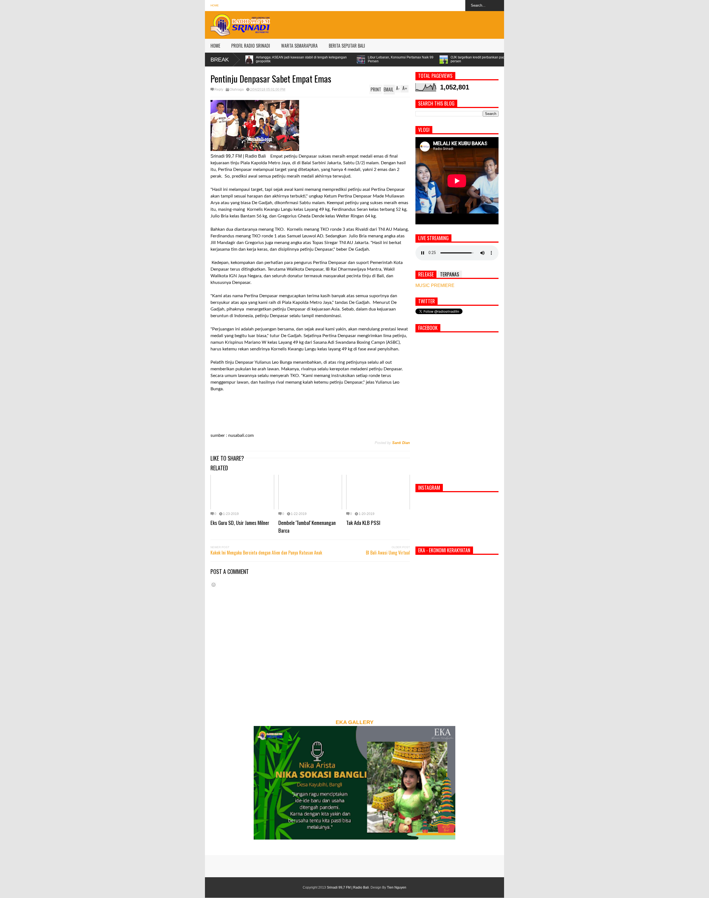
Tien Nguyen (396, 887)
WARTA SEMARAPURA (299, 45)
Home (214, 5)
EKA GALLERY (355, 722)
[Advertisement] (403, 23)
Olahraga (237, 89)
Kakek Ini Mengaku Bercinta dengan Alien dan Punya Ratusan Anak (266, 552)
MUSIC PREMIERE (434, 285)
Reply (218, 89)
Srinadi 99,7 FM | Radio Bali (348, 887)
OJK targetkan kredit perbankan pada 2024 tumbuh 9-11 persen (417, 59)
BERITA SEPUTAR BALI (347, 45)
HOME (215, 45)
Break (219, 60)
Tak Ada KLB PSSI (363, 522)
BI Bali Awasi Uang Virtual (388, 552)
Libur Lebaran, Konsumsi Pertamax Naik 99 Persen (325, 59)
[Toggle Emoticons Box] (213, 584)
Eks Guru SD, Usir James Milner (239, 522)
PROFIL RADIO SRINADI (250, 45)
